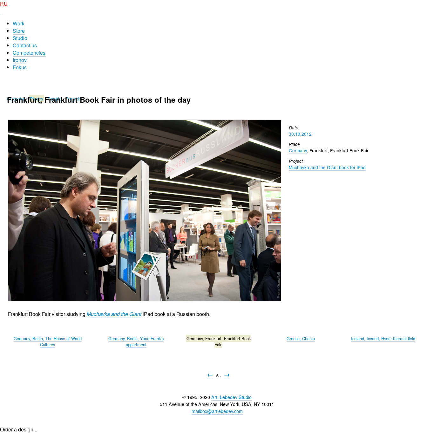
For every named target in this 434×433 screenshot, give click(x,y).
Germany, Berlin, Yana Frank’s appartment (136, 341)
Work (18, 23)
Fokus (20, 67)
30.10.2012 (300, 134)
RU (4, 3)
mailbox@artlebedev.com (217, 411)
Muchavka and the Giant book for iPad (327, 167)
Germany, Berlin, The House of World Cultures (48, 341)
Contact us (25, 45)
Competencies (29, 52)
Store (19, 30)
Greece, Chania (301, 338)
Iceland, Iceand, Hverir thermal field (383, 338)
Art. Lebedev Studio (231, 397)
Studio (20, 38)
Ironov (20, 60)
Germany (298, 150)
